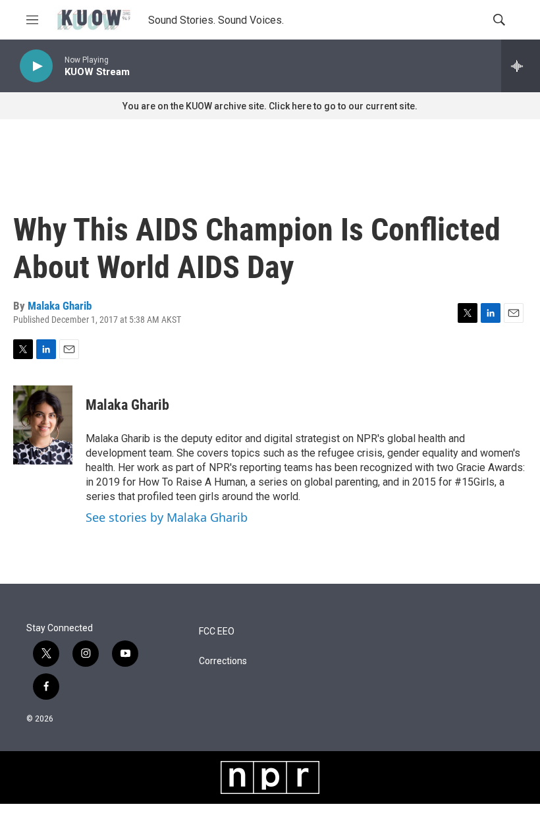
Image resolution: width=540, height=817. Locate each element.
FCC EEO (216, 631)
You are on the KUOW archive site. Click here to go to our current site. (270, 106)
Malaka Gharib (60, 305)
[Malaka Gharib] (42, 425)
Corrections (223, 661)
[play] (36, 66)
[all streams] (520, 66)
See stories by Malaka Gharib (167, 517)
